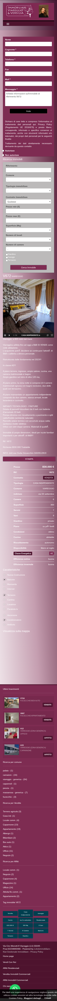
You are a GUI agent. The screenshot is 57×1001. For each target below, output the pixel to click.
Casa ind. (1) (9, 816)
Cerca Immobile (28, 267)
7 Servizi (10, 930)
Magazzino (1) (9, 883)
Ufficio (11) (8, 851)
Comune (10, 175)
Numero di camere (15, 244)
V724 (22, 698)
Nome (8, 39)
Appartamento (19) (11, 829)
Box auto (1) (8, 842)
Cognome (10, 49)
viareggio (41, 913)
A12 (22, 729)
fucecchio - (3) (9, 797)
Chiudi (47, 998)
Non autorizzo (12, 155)
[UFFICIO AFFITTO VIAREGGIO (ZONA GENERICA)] (11, 733)
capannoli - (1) (9, 784)
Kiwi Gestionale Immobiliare (15, 952)
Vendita (10, 913)
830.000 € (10, 925)
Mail (8, 79)
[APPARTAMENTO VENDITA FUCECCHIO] (11, 718)
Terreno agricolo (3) (12, 811)
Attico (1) (7, 846)
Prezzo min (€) (13, 206)
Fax (7, 69)
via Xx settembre (25, 920)
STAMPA (29, 459)
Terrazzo (10, 936)
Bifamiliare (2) (9, 838)
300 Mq (25, 925)
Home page (8, 956)
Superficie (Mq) (13, 225)
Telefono (10, 59)
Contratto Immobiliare (16, 197)
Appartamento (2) (11, 896)
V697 (22, 713)
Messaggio (11, 89)
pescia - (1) (8, 788)
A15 (22, 745)
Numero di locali (14, 235)
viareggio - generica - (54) (15, 779)
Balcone (41, 930)
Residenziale (41, 920)
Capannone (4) (10, 879)
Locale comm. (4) (11, 820)
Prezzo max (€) (13, 216)
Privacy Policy (45, 124)
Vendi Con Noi (9, 962)
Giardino (25, 936)
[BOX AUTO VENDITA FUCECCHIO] (11, 702)
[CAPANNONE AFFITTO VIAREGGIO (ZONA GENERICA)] (11, 749)
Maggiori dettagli (32, 998)
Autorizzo (10, 150)
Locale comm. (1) (11, 870)
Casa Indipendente (25, 913)
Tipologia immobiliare (16, 186)
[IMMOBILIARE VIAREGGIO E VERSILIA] (28, 11)
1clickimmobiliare (42, 949)
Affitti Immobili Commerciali (15, 980)
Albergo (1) (8, 833)
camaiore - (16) (10, 775)
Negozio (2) (8, 855)
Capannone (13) (10, 824)
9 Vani (41, 925)
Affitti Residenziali (11, 968)
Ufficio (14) (8, 887)
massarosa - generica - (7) (15, 792)
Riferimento (11, 166)
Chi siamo (7, 986)
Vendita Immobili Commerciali (16, 974)
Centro (10, 920)
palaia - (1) (8, 770)
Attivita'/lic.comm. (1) (12, 892)
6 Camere (25, 930)
